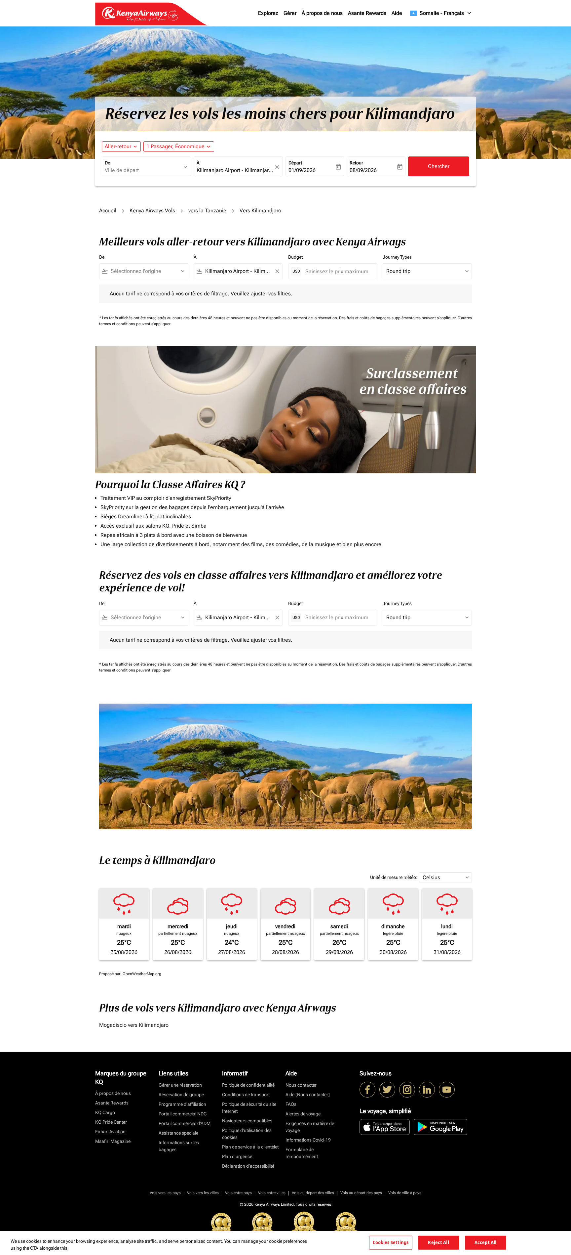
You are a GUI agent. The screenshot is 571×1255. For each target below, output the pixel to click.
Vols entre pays (238, 1192)
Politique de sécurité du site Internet (249, 1108)
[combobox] (143, 170)
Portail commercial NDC (183, 1113)
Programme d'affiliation (182, 1104)
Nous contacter (301, 1085)
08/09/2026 (363, 170)
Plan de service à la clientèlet (250, 1146)
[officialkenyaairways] (407, 1090)
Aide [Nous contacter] (308, 1094)
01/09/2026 (302, 170)
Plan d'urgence (237, 1156)
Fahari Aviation (110, 1131)
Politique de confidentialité (248, 1085)
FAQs (291, 1104)
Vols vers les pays (165, 1192)
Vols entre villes (272, 1192)
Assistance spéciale (178, 1133)
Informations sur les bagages (179, 1146)
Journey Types (397, 257)
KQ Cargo (105, 1112)
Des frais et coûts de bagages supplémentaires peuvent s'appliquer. (398, 318)
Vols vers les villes (203, 1192)
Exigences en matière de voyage (310, 1127)
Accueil (107, 210)
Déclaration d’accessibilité (248, 1166)
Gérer (290, 13)
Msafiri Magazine (113, 1141)
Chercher (438, 166)
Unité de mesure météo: (393, 877)
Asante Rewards (367, 13)
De (107, 162)
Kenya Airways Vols (152, 210)
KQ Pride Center (111, 1122)
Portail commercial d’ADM (184, 1123)
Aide (397, 13)
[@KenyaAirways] (387, 1090)
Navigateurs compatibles (247, 1120)
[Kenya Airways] (367, 1090)
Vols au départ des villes (313, 1192)
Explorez (268, 13)
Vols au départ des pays (361, 1192)
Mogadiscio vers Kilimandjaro (134, 1025)
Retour (356, 162)
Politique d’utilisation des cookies (247, 1134)
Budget (295, 257)
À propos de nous (322, 13)
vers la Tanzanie (207, 210)
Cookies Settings (391, 1242)
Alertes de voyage (303, 1113)
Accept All (485, 1242)
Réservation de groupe (181, 1094)
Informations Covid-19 (308, 1140)
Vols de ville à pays (404, 1192)
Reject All (438, 1242)
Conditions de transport (246, 1094)
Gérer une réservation (180, 1085)
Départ (295, 162)
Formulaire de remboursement (302, 1153)
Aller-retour (118, 146)
